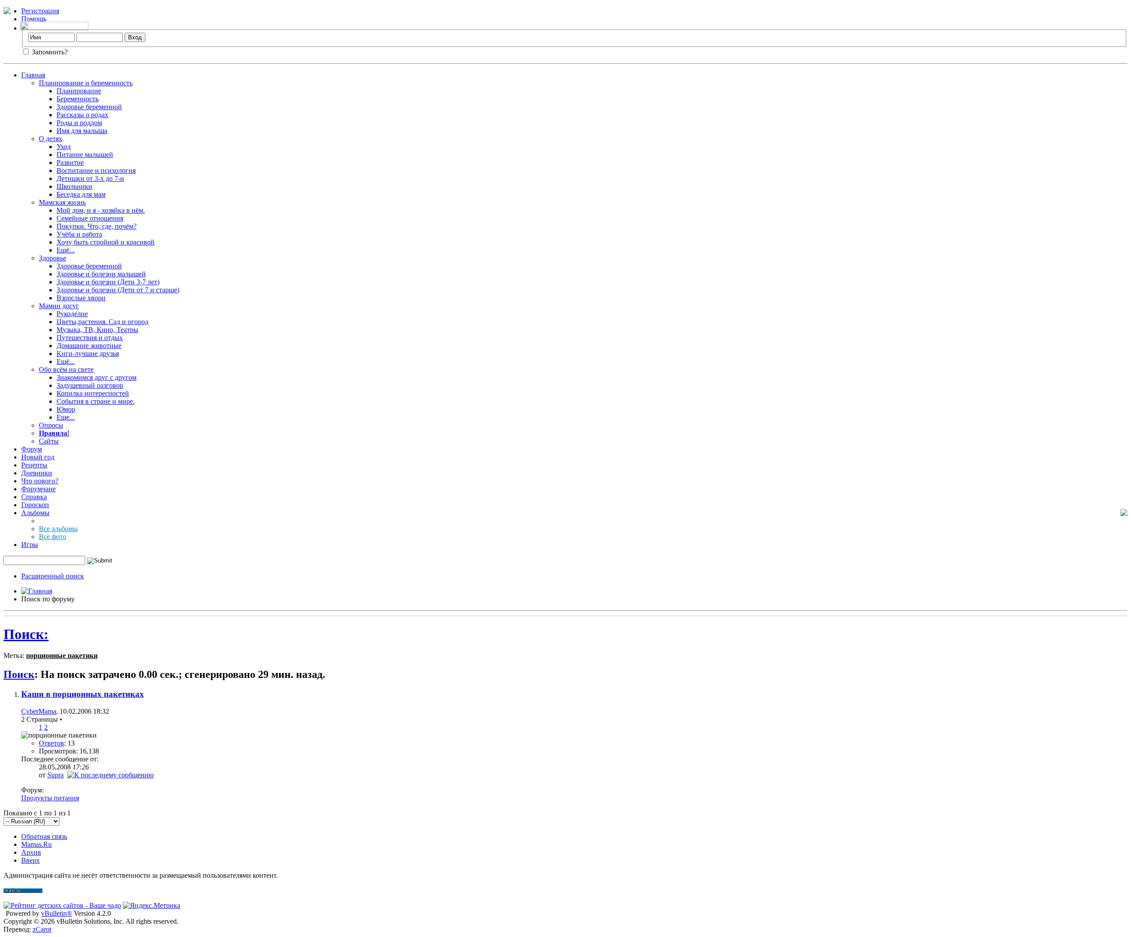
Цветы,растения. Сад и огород (102, 321)
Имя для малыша (82, 130)
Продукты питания (50, 798)
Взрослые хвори (81, 298)
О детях (50, 138)
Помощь (33, 19)
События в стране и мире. (96, 401)
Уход (64, 146)
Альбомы (35, 512)
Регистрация (40, 11)
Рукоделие (72, 313)
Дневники (36, 473)
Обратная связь (44, 836)
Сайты (49, 441)
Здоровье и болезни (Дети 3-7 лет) (108, 282)
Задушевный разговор (90, 385)
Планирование (79, 91)
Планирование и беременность (86, 83)
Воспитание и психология (96, 170)
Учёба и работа (79, 234)
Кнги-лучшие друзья (88, 353)
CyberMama (38, 711)
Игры (29, 544)
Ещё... (66, 250)
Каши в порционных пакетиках (82, 694)
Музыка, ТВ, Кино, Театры (97, 329)
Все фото (52, 536)
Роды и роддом (79, 122)
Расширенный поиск (52, 576)
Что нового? (39, 481)
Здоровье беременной (89, 107)
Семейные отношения (90, 218)
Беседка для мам (81, 194)
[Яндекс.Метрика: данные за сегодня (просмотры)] (151, 906)
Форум (31, 449)
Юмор (66, 409)
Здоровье (52, 258)
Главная (33, 75)
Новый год (37, 457)
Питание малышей (85, 154)
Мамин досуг (59, 306)
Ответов (51, 743)
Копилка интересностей (93, 393)
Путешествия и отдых (90, 337)
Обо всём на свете (66, 369)
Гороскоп (35, 505)
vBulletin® (56, 913)
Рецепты (34, 465)
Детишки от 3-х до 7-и (90, 178)
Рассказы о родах (82, 115)
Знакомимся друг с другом (97, 377)
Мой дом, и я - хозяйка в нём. (101, 210)
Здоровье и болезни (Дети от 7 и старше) (118, 290)
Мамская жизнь (62, 202)
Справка (34, 497)
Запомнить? (49, 52)
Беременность (78, 99)
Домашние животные (89, 345)
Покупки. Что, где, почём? (97, 226)
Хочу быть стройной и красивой (106, 242)
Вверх (30, 860)
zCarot (42, 929)
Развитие (70, 162)
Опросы (51, 425)
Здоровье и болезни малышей (101, 274)
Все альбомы (58, 528)
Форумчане (38, 489)
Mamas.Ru (36, 844)
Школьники (74, 186)
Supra (55, 775)
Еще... (66, 417)
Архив (31, 852)
